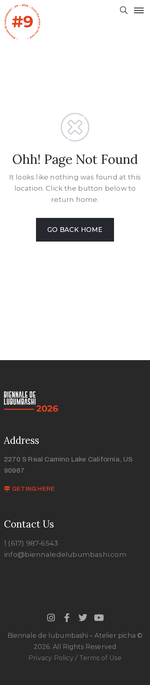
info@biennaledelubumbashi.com (65, 554)
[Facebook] (67, 617)
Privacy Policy (51, 658)
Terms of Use (100, 658)
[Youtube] (99, 617)
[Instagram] (51, 617)
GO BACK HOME (74, 230)
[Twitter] (83, 617)
